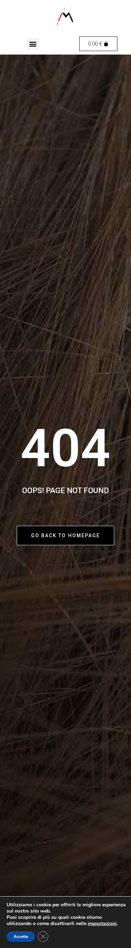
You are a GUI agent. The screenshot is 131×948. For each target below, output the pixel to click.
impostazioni (102, 924)
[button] (32, 44)
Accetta (21, 936)
